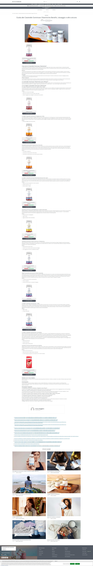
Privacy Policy (2, 565)
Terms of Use (6, 565)
